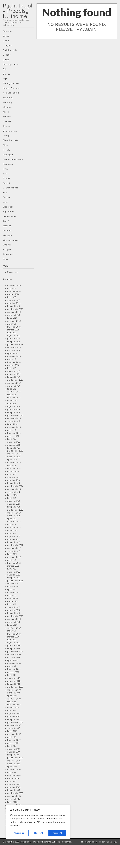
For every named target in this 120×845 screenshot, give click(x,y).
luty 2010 (11, 640)
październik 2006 (15, 758)
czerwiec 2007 (14, 734)
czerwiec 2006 (14, 770)
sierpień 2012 (13, 551)
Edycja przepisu (11, 64)
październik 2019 (15, 309)
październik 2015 (15, 451)
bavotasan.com (109, 842)
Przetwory (8, 164)
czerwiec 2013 (14, 522)
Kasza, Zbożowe (11, 88)
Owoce (6, 126)
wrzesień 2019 (14, 312)
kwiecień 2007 (14, 740)
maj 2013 (11, 525)
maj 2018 (11, 359)
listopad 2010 (13, 613)
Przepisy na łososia (13, 159)
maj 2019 (11, 324)
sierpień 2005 (13, 799)
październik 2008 (15, 687)
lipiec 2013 (12, 519)
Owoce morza (10, 131)
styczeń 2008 (13, 714)
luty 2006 (11, 782)
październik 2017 (15, 380)
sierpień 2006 (13, 764)
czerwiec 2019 (14, 321)
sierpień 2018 (13, 351)
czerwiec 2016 (14, 427)
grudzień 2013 (13, 504)
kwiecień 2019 (14, 327)
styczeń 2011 (13, 607)
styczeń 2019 (13, 336)
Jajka (5, 78)
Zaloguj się (12, 272)
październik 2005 (15, 793)
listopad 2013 (13, 507)
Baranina (7, 31)
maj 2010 (11, 631)
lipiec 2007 (12, 731)
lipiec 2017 (12, 389)
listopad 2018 (13, 342)
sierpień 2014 (13, 492)
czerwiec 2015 (14, 463)
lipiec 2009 (12, 660)
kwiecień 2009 (14, 669)
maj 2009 (11, 666)
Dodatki (7, 55)
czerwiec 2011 (14, 593)
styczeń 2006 (13, 784)
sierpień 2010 (13, 622)
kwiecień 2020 (14, 291)
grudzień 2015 (13, 445)
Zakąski (7, 249)
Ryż (5, 173)
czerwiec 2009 (14, 663)
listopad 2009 (13, 649)
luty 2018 (11, 368)
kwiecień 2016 (14, 433)
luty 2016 (11, 439)
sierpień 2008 (13, 693)
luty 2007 (11, 746)
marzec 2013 (13, 531)
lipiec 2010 (12, 625)
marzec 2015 (13, 472)
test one (7, 226)
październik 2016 (15, 415)
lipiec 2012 (12, 554)
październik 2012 (15, 545)
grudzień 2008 (13, 681)
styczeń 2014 (13, 501)
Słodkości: (8, 207)
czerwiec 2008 (14, 699)
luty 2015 (11, 474)
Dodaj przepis (10, 50)
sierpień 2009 (13, 658)
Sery (5, 192)
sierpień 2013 (13, 516)
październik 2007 (15, 722)
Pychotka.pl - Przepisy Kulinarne (35, 842)
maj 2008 (11, 702)
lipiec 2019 (12, 318)
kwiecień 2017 (14, 398)
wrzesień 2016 (14, 418)
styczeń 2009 (13, 678)
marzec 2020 (13, 294)
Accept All (57, 833)
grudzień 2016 (13, 410)
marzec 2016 (13, 436)
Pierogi (6, 135)
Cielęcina (7, 45)
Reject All (38, 833)
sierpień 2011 (13, 587)
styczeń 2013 (13, 536)
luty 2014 (11, 498)
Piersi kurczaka (11, 140)
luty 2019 (11, 333)
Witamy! (7, 245)
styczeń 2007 (13, 749)
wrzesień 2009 (14, 655)
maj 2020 (11, 289)
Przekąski (8, 154)
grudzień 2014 (13, 480)
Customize (19, 833)
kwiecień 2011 (13, 598)
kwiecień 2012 (14, 563)
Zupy (5, 259)
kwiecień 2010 (14, 634)
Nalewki (7, 121)
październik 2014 (15, 486)
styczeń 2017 (13, 407)
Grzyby (6, 74)
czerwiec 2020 (14, 286)
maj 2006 (11, 773)
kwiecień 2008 (14, 705)
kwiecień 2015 (14, 469)
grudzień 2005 (13, 787)
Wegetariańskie (11, 240)
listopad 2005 (13, 790)
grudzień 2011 (13, 575)
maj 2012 (11, 560)
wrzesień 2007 (14, 725)
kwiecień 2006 (14, 776)
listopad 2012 (13, 542)
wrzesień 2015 (14, 454)
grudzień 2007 (13, 716)
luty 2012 (11, 569)
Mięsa (6, 112)
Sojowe (6, 197)
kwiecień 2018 (14, 362)
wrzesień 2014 (14, 489)
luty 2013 (11, 534)
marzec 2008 (13, 708)
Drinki (6, 59)
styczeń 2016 (13, 442)
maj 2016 (11, 430)
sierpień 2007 (13, 728)
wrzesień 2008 (14, 690)
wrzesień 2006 (14, 761)
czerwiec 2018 (14, 356)
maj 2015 (11, 466)
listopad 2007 (13, 720)
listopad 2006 (13, 755)
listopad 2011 (13, 578)
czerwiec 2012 (14, 557)
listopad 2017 (13, 377)
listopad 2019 (13, 306)
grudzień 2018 (13, 339)
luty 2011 (11, 604)
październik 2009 (15, 652)
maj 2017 (11, 395)
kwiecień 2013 (14, 528)
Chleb (6, 40)
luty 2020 (11, 297)
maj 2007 (11, 737)
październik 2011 (15, 581)
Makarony (8, 97)
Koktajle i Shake (11, 93)
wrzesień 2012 (14, 548)
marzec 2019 (13, 330)
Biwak (6, 36)
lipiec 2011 (12, 590)
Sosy (5, 202)
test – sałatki (9, 216)
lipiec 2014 (12, 495)
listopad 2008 (13, 684)
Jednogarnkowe (11, 83)
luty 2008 (11, 711)
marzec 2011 (13, 601)
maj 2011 (11, 596)
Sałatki (6, 178)
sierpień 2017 (13, 386)
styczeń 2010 (13, 643)
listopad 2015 (13, 448)
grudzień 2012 (13, 539)
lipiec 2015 (12, 460)
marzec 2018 (13, 365)
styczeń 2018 (13, 371)
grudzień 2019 (13, 303)
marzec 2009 (13, 672)
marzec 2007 (13, 743)
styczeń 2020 (13, 300)
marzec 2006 (13, 778)
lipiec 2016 (12, 424)
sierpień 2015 (13, 457)
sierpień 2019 (13, 315)
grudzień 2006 (13, 752)
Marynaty (7, 102)
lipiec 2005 (12, 802)
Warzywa (7, 235)
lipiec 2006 (12, 767)
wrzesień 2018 (14, 348)
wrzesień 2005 (14, 796)
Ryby (5, 169)
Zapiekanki (8, 254)
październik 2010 (15, 616)
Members (7, 107)
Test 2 (6, 221)
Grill (5, 69)
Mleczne (7, 116)
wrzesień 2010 (14, 619)
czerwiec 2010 (14, 628)
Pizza (5, 145)
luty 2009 (11, 675)
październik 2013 (15, 510)
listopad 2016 (13, 413)
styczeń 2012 (13, 572)
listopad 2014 (13, 483)
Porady (6, 150)
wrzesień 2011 (14, 584)
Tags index (8, 211)
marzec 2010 (13, 637)
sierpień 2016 (13, 421)
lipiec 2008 (12, 696)
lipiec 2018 (12, 353)
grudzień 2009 (13, 646)
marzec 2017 (13, 401)
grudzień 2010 (13, 610)
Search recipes (10, 188)
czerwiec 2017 (14, 392)
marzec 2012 (13, 566)
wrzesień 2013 (14, 513)
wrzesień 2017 (14, 383)
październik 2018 (15, 345)
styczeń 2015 (13, 477)
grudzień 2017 (13, 374)
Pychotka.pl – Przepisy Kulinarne (17, 10)
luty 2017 (11, 404)
